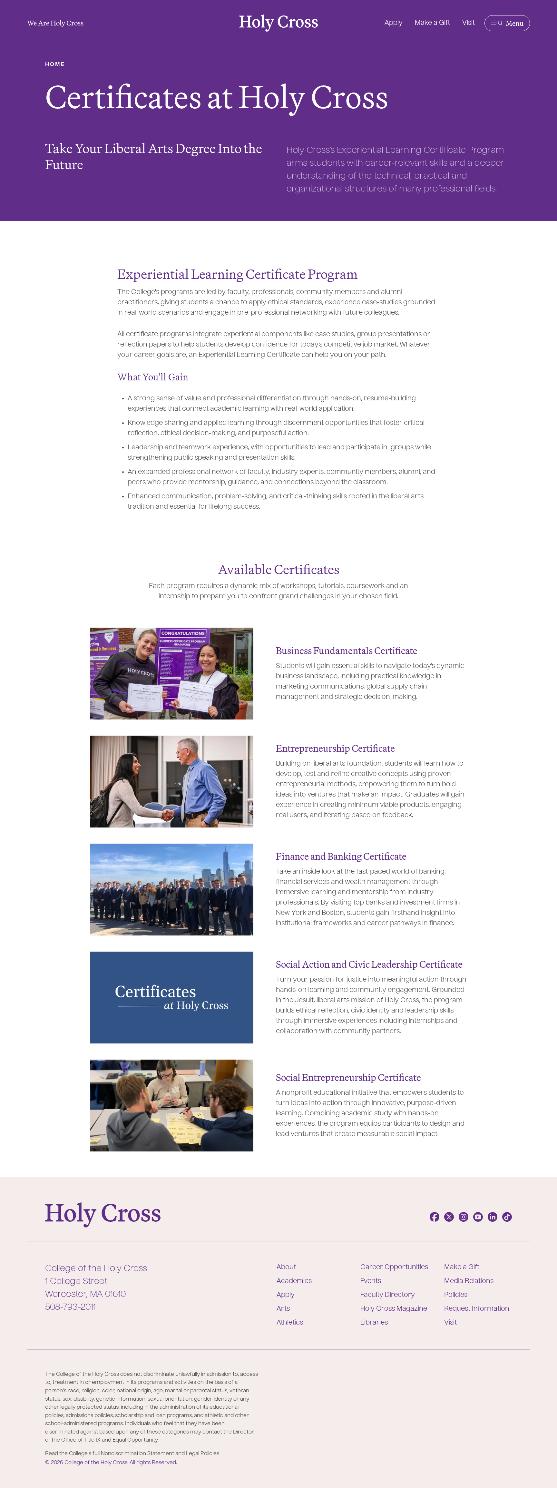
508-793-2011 (70, 1307)
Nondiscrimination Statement (137, 1453)
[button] (507, 23)
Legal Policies (202, 1453)
